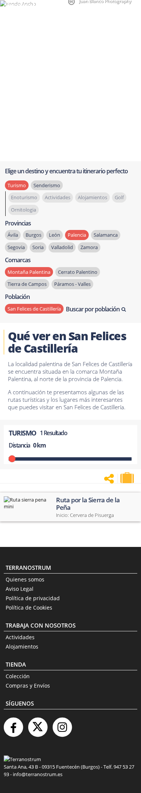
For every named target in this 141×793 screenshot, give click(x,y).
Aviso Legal (19, 588)
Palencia (77, 234)
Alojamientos (22, 646)
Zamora (89, 247)
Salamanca (106, 234)
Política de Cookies (29, 607)
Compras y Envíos (28, 685)
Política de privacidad (33, 598)
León (54, 234)
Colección (18, 676)
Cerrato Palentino (77, 272)
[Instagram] (62, 724)
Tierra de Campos (27, 284)
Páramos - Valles (72, 284)
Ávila (13, 234)
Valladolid (62, 247)
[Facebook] (13, 724)
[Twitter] (37, 724)
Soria (38, 247)
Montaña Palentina (29, 272)
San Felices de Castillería (34, 308)
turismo (17, 185)
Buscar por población (93, 309)
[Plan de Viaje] (127, 478)
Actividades (20, 637)
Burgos (33, 234)
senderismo (46, 185)
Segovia (16, 247)
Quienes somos (25, 579)
